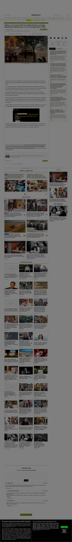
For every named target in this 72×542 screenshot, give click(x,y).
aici (28, 534)
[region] (36, 530)
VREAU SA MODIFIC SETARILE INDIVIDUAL (64, 531)
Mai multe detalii (11, 526)
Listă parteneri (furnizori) (37, 530)
